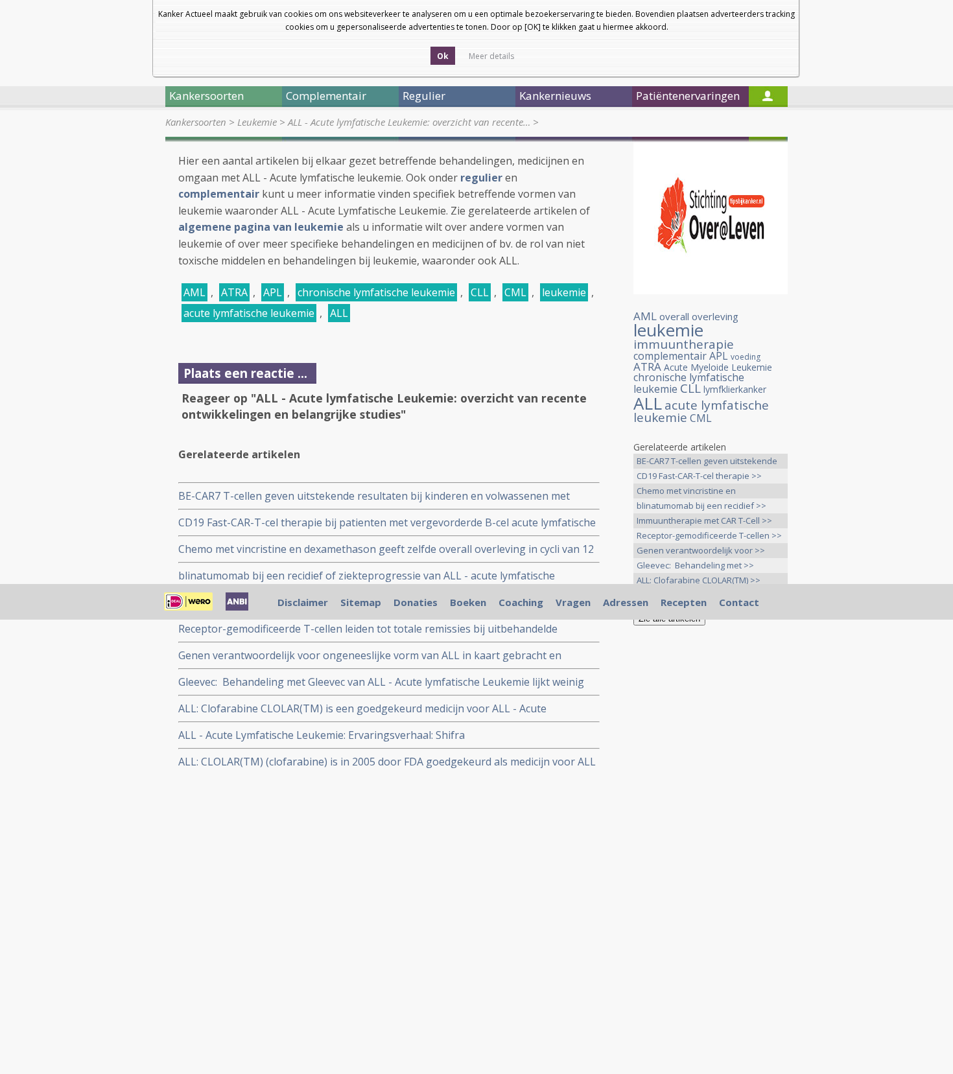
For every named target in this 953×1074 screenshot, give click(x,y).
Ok (443, 56)
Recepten (684, 602)
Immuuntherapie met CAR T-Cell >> (704, 520)
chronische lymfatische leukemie (376, 292)
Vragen (573, 602)
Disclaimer (302, 602)
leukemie (564, 292)
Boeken (468, 602)
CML (515, 292)
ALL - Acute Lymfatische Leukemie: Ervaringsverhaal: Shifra (321, 735)
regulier (481, 177)
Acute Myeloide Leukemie (718, 367)
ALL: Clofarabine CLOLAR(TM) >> (698, 580)
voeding (745, 356)
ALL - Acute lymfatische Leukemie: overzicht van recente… (409, 121)
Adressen (625, 602)
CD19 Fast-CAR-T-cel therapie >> (699, 476)
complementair (218, 194)
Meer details (491, 56)
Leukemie (257, 121)
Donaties (416, 602)
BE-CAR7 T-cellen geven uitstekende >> (707, 462)
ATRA (234, 292)
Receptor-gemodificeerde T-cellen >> (709, 535)
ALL (339, 313)
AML (194, 292)
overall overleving (698, 316)
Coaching (521, 602)
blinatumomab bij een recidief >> (701, 505)
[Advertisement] (710, 839)
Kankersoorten (195, 121)
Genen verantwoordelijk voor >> (701, 550)
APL (272, 292)
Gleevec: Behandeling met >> (695, 565)
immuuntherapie (683, 344)
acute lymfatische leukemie (248, 313)
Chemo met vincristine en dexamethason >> (686, 491)
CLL (480, 292)
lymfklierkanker (734, 389)
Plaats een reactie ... (245, 373)
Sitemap (360, 602)
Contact (739, 602)
